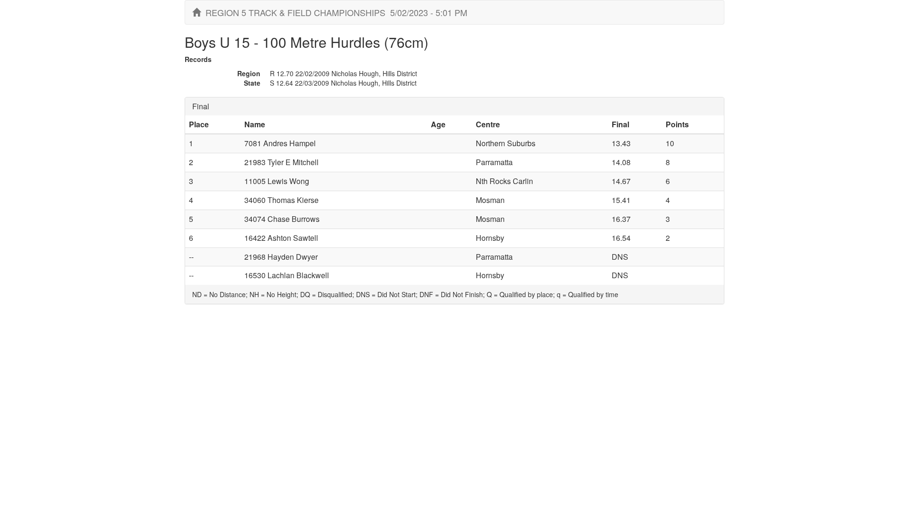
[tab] (454, 106)
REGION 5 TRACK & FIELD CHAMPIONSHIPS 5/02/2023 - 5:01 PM (334, 12)
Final (200, 106)
